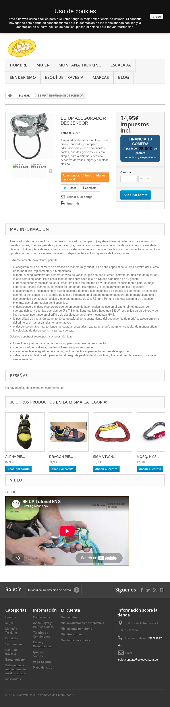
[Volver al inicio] (10, 96)
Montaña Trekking (79, 65)
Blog (123, 77)
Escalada (120, 65)
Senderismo (23, 77)
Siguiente (50, 171)
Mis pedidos (69, 617)
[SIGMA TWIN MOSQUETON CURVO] (112, 432)
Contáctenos (41, 617)
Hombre (18, 65)
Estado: (66, 133)
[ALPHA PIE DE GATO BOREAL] (25, 432)
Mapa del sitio (42, 667)
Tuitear (71, 188)
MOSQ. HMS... (148, 457)
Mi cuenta (70, 610)
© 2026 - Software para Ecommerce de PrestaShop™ (39, 695)
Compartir (90, 188)
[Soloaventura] (29, 48)
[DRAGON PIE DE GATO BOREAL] (69, 432)
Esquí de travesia (64, 77)
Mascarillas (13, 679)
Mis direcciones (71, 634)
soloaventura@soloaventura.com (139, 659)
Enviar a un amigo (80, 197)
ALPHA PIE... (15, 457)
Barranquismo (15, 659)
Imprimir (73, 203)
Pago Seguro (42, 661)
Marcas (101, 77)
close (157, 16)
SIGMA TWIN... (104, 457)
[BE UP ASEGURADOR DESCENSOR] (20, 171)
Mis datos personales (75, 640)
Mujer (42, 65)
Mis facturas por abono (76, 628)
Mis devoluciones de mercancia (82, 623)
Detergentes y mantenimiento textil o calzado (15, 669)
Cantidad (126, 172)
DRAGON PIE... (61, 457)
